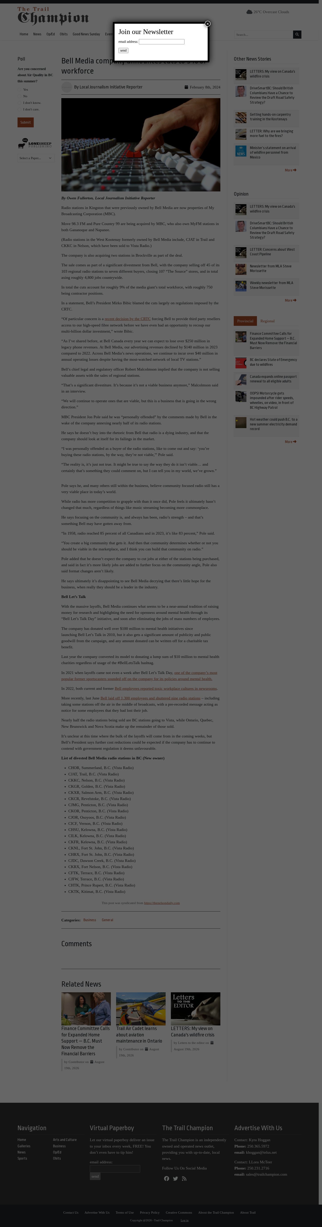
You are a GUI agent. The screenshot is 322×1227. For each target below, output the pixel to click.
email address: (128, 41)
